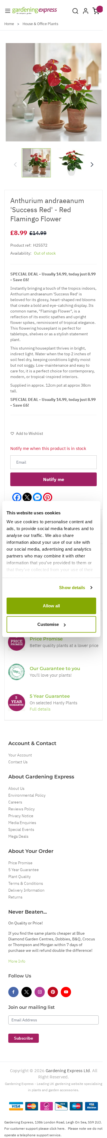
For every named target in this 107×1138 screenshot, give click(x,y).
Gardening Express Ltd (68, 1070)
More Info (16, 961)
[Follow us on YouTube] (66, 992)
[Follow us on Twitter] (26, 992)
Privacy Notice (20, 815)
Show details (72, 587)
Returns (15, 897)
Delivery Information (26, 890)
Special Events (21, 829)
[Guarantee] (16, 702)
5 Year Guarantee (23, 869)
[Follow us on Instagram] (40, 992)
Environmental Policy (27, 795)
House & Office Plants (40, 23)
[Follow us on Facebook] (13, 992)
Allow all (51, 605)
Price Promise (20, 862)
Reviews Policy (21, 809)
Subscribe (23, 1038)
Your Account (20, 755)
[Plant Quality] (16, 671)
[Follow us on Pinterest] (53, 992)
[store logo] (34, 11)
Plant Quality (19, 876)
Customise (48, 624)
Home (9, 23)
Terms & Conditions (25, 883)
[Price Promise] (16, 642)
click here (57, 1128)
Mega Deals (18, 836)
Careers (15, 802)
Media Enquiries (22, 822)
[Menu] (7, 10)
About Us (16, 788)
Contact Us (18, 761)
